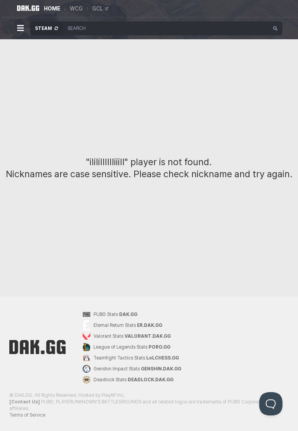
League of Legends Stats (132, 347)
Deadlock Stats (133, 379)
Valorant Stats (132, 336)
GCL (97, 8)
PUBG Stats (115, 314)
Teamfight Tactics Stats (136, 358)
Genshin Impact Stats (137, 369)
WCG (76, 8)
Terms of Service (27, 415)
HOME (52, 8)
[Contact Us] (24, 402)
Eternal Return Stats (128, 325)
